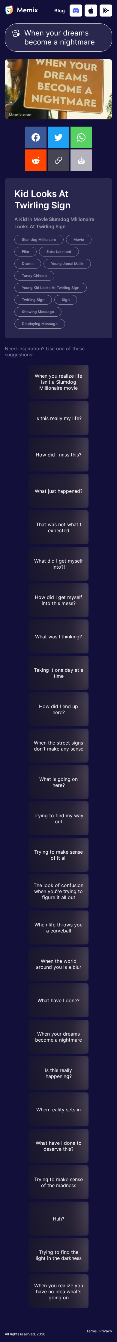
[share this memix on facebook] (35, 137)
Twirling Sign (33, 299)
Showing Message (38, 311)
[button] (58, 160)
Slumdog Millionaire (39, 239)
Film (25, 251)
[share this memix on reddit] (35, 160)
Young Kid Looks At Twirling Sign (50, 287)
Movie (79, 239)
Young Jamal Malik (67, 263)
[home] (21, 10)
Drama (28, 263)
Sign (66, 299)
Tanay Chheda (34, 275)
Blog (59, 11)
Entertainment (58, 251)
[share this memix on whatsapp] (81, 137)
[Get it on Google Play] (106, 11)
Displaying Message (40, 323)
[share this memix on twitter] (58, 137)
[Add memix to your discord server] (76, 11)
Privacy (105, 1331)
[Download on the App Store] (91, 11)
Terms (91, 1331)
